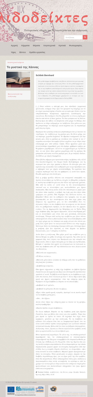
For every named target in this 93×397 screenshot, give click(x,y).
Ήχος (13, 52)
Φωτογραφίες (75, 45)
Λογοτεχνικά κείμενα (15, 62)
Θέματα (36, 45)
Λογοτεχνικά (49, 45)
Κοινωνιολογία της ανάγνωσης (15, 95)
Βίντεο (22, 52)
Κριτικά (62, 45)
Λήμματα (25, 45)
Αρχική (14, 45)
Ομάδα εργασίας (37, 52)
